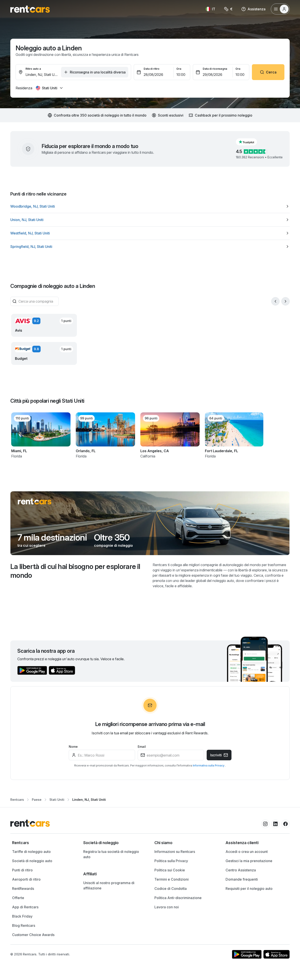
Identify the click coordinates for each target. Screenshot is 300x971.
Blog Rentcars (23, 925)
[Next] (285, 301)
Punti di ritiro (22, 870)
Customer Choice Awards (33, 935)
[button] (250, 141)
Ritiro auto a (33, 68)
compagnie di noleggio (113, 545)
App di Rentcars (25, 907)
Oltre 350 (112, 537)
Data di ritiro (151, 68)
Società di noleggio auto (32, 861)
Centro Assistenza (241, 870)
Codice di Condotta (170, 888)
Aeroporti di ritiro (26, 879)
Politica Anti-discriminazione (178, 898)
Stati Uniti (56, 799)
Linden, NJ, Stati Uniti (89, 799)
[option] (150, 206)
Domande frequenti (242, 879)
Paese (37, 799)
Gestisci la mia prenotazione (249, 861)
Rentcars (17, 799)
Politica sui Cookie (169, 870)
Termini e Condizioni (171, 879)
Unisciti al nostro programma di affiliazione (108, 885)
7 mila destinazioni (52, 537)
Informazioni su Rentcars (174, 851)
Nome (73, 746)
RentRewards (23, 888)
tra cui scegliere (31, 545)
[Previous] (275, 301)
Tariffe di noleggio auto (31, 851)
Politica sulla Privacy (171, 861)
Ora (178, 68)
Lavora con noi (166, 907)
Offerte (18, 898)
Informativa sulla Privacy (209, 765)
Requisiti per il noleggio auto (249, 888)
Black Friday (22, 916)
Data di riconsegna (215, 68)
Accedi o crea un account (247, 851)
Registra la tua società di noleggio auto (111, 854)
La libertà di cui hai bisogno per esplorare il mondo (75, 571)
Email (142, 746)
